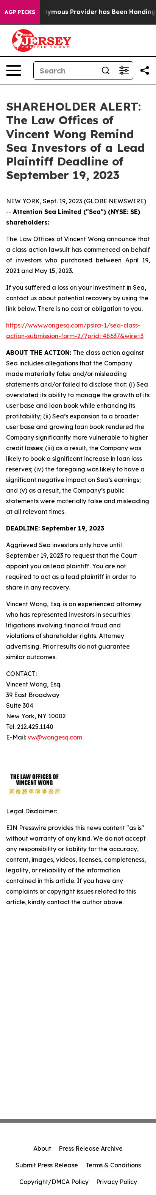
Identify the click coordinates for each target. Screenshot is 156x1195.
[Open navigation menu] (13, 70)
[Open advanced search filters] (124, 70)
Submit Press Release (47, 1165)
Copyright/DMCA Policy (54, 1182)
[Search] (106, 70)
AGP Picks (20, 12)
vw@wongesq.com (55, 737)
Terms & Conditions (113, 1165)
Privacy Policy (116, 1182)
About (42, 1148)
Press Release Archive (91, 1148)
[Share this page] (144, 70)
